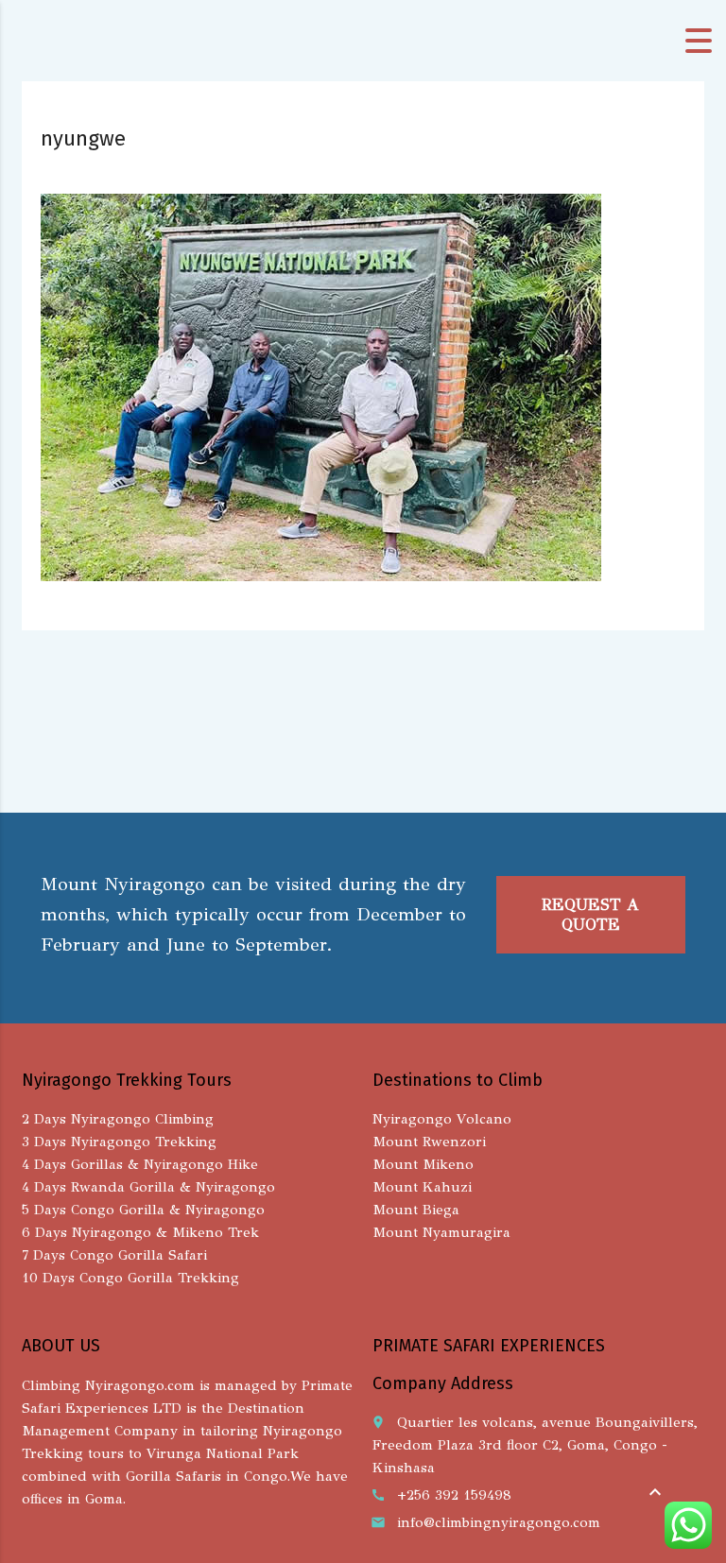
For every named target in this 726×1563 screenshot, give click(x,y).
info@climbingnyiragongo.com (498, 1522)
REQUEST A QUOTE (590, 915)
